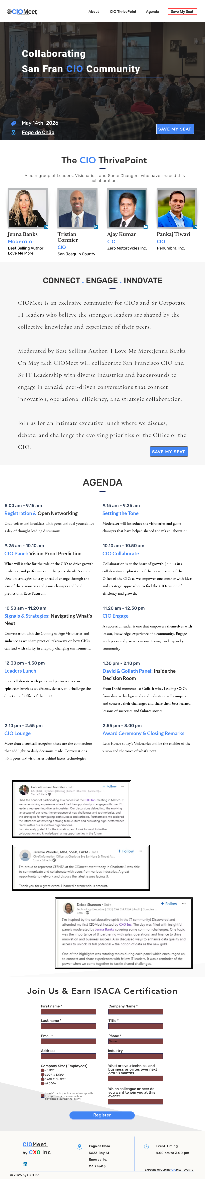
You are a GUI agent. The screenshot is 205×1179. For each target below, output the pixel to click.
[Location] (13, 132)
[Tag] (13, 123)
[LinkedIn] (46, 227)
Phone (114, 1036)
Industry (115, 1051)
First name (50, 1006)
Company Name (122, 1006)
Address (48, 1051)
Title (112, 1020)
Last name (50, 1020)
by (25, 1152)
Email (45, 1036)
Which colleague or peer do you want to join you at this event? (131, 1092)
